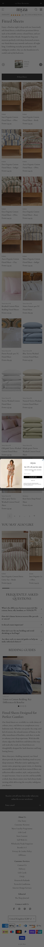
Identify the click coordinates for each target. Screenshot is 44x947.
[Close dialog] (42, 460)
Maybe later (33, 480)
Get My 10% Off (33, 477)
